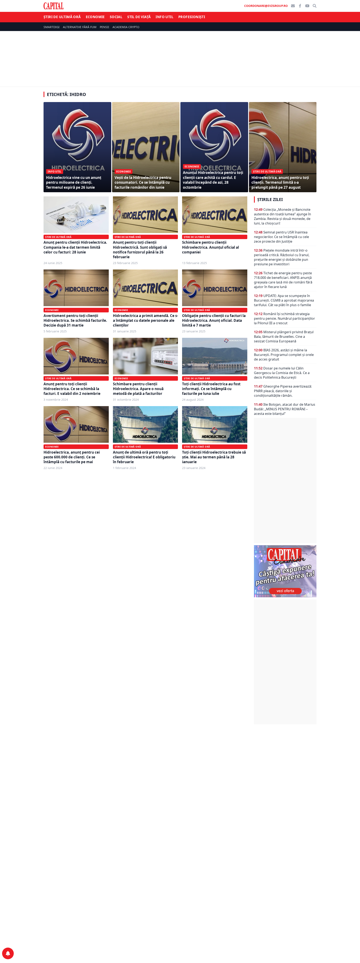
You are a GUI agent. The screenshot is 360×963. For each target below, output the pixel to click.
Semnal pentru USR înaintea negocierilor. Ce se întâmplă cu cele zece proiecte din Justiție (281, 237)
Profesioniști (191, 17)
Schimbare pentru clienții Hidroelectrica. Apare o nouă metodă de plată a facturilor (138, 389)
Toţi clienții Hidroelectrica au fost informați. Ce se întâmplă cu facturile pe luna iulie (211, 389)
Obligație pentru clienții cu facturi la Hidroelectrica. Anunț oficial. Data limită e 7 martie (214, 320)
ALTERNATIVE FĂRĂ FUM (79, 27)
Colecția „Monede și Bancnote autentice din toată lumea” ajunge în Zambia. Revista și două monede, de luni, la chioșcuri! (282, 216)
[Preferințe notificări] (8, 953)
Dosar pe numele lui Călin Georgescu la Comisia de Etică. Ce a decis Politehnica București (282, 373)
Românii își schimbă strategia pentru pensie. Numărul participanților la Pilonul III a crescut (284, 318)
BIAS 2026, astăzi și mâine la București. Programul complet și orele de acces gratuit (284, 355)
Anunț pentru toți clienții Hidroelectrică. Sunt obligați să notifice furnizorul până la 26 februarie (140, 249)
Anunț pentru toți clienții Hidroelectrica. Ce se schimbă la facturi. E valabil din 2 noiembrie (72, 389)
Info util (164, 17)
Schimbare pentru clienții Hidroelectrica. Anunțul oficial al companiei (210, 247)
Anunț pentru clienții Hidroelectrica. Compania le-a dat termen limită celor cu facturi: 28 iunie (75, 247)
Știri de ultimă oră (62, 17)
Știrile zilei (270, 199)
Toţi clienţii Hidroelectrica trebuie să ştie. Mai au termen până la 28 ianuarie (214, 457)
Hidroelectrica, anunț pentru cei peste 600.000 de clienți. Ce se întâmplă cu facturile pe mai (72, 457)
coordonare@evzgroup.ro (266, 6)
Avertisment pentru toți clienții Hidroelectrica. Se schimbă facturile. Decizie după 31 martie (75, 320)
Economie (95, 17)
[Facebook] (300, 6)
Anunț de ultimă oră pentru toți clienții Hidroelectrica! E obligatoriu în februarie (144, 457)
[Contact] (293, 6)
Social (116, 17)
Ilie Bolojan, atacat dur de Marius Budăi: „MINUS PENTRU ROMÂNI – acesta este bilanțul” (284, 409)
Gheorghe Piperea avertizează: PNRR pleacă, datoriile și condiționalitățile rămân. (283, 391)
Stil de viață (139, 17)
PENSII (104, 27)
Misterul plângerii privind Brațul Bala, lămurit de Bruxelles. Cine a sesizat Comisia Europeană (284, 336)
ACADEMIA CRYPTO (125, 27)
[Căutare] (314, 6)
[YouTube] (307, 6)
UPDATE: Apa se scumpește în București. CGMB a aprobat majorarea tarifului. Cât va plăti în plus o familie (284, 300)
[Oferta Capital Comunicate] (285, 571)
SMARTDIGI (52, 27)
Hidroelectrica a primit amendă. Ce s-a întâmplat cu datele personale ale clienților (145, 320)
